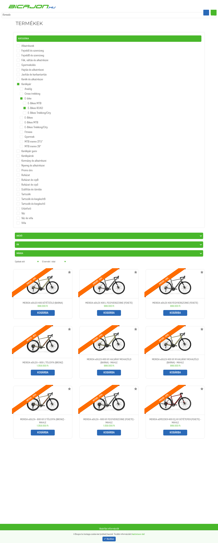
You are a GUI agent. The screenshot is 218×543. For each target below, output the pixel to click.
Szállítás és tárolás (31, 186)
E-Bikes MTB (34, 100)
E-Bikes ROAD (35, 105)
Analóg (28, 86)
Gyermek (29, 134)
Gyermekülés (28, 62)
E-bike (28, 95)
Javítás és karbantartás (34, 72)
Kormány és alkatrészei (33, 158)
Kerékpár (26, 81)
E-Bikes (29, 115)
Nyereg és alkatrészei (33, 163)
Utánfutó (26, 206)
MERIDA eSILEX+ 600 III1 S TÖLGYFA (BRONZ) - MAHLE (42, 409)
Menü (214, 12)
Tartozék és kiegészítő (33, 201)
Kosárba (42, 310)
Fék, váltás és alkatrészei (34, 57)
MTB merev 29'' (33, 143)
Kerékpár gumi (29, 148)
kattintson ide (138, 533)
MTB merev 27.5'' (34, 139)
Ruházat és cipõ (29, 177)
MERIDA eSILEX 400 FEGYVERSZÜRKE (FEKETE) (175, 291)
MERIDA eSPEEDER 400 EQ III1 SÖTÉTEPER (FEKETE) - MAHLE (175, 409)
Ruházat (25, 172)
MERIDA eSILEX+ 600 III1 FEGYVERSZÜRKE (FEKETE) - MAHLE (109, 409)
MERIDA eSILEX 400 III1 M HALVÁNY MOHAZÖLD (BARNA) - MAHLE (175, 350)
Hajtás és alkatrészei (32, 67)
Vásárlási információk (109, 528)
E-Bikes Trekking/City (39, 110)
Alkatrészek (27, 43)
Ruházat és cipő (29, 182)
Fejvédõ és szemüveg (32, 52)
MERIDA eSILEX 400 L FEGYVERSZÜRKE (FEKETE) (109, 291)
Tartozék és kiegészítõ (33, 196)
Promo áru (27, 167)
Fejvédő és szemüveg (32, 48)
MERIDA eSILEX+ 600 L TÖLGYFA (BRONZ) (42, 350)
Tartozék (26, 191)
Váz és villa (27, 215)
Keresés (7, 12)
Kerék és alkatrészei (32, 76)
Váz (23, 210)
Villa (23, 220)
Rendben (110, 539)
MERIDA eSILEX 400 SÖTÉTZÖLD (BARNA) (42, 291)
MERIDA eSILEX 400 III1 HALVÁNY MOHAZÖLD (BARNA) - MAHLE (109, 350)
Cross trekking (32, 91)
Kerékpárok (27, 153)
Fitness (28, 129)
